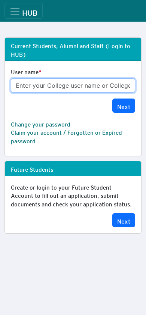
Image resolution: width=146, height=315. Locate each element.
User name (25, 71)
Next (123, 105)
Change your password (40, 123)
